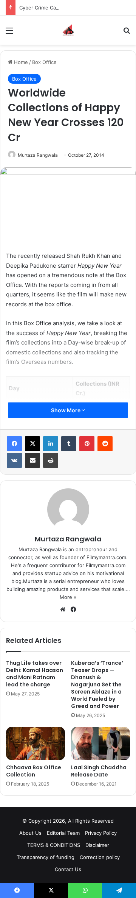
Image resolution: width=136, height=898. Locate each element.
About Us (30, 833)
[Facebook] (14, 443)
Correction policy (100, 857)
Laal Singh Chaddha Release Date (99, 771)
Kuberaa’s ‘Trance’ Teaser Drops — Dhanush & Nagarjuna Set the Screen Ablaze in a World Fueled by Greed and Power (97, 684)
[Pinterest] (86, 443)
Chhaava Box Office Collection (33, 771)
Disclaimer (97, 845)
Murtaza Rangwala (38, 155)
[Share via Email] (32, 460)
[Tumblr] (68, 443)
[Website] (62, 609)
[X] (32, 443)
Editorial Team (63, 833)
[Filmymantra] (68, 30)
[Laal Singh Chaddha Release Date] (100, 743)
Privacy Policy (101, 833)
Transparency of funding (45, 857)
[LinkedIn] (50, 443)
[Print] (50, 460)
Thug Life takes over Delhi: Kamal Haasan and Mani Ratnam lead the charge (34, 673)
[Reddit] (105, 443)
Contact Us (68, 869)
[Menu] (9, 33)
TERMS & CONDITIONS (53, 845)
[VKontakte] (14, 460)
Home (20, 62)
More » (68, 597)
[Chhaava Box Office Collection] (35, 743)
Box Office (44, 62)
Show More (66, 410)
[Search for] (126, 33)
